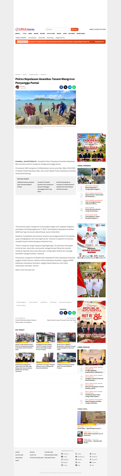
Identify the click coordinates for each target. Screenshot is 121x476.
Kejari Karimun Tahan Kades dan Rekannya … (94, 195)
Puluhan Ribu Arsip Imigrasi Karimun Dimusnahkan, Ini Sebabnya (25, 320)
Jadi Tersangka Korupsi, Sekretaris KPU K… (93, 203)
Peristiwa (95, 186)
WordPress (94, 457)
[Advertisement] (60, 13)
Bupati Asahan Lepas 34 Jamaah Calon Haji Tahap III (61, 320)
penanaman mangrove (65, 302)
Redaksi (32, 452)
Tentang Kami (48, 452)
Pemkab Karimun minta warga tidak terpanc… (92, 395)
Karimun (91, 193)
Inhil (90, 186)
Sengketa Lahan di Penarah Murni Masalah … (94, 379)
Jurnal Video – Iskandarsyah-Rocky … (93, 442)
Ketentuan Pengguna (36, 457)
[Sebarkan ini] (61, 87)
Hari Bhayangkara (21, 302)
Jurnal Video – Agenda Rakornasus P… (89, 428)
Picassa (65, 465)
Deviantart (94, 459)
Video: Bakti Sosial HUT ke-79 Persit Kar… (93, 434)
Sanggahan (18, 457)
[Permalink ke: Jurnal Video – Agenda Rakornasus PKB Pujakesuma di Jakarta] (91, 418)
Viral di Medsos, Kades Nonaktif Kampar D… (92, 217)
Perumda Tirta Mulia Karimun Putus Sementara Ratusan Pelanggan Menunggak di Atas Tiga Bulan (45, 186)
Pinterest (94, 454)
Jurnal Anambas (33, 302)
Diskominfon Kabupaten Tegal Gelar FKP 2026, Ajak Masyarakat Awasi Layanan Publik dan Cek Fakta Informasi (23, 368)
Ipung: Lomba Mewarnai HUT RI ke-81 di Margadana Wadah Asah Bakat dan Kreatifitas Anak (24, 347)
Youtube (94, 462)
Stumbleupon (81, 457)
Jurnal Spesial (93, 367)
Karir (17, 460)
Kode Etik (33, 455)
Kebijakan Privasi (49, 457)
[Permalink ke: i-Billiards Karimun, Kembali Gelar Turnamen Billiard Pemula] (66, 358)
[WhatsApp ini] (74, 87)
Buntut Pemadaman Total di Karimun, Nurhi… (94, 387)
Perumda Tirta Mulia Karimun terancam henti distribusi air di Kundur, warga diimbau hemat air (44, 42)
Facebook (65, 454)
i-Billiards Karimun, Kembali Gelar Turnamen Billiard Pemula (25, 184)
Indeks (17, 452)
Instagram (66, 459)
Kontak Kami (19, 455)
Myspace (65, 462)
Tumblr (65, 457)
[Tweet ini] (65, 87)
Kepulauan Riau (98, 193)
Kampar (95, 215)
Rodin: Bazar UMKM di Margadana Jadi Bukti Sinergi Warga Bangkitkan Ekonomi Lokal (66, 347)
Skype (79, 462)
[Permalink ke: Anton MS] (17, 87)
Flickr (79, 465)
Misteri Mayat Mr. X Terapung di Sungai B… (93, 188)
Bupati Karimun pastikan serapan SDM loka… (93, 402)
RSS (93, 465)
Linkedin (80, 459)
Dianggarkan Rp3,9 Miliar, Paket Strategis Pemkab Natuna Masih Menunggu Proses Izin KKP (44, 347)
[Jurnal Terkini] (24, 29)
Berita (87, 186)
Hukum (91, 215)
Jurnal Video (82, 409)
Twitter (79, 454)
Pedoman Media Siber (50, 455)
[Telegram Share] (70, 87)
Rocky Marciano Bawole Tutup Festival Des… (92, 210)
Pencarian (75, 29)
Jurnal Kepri (53, 302)
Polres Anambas (21, 305)
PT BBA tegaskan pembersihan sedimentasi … (94, 371)
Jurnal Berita (43, 302)
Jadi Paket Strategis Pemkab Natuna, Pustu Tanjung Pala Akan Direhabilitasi (45, 366)
